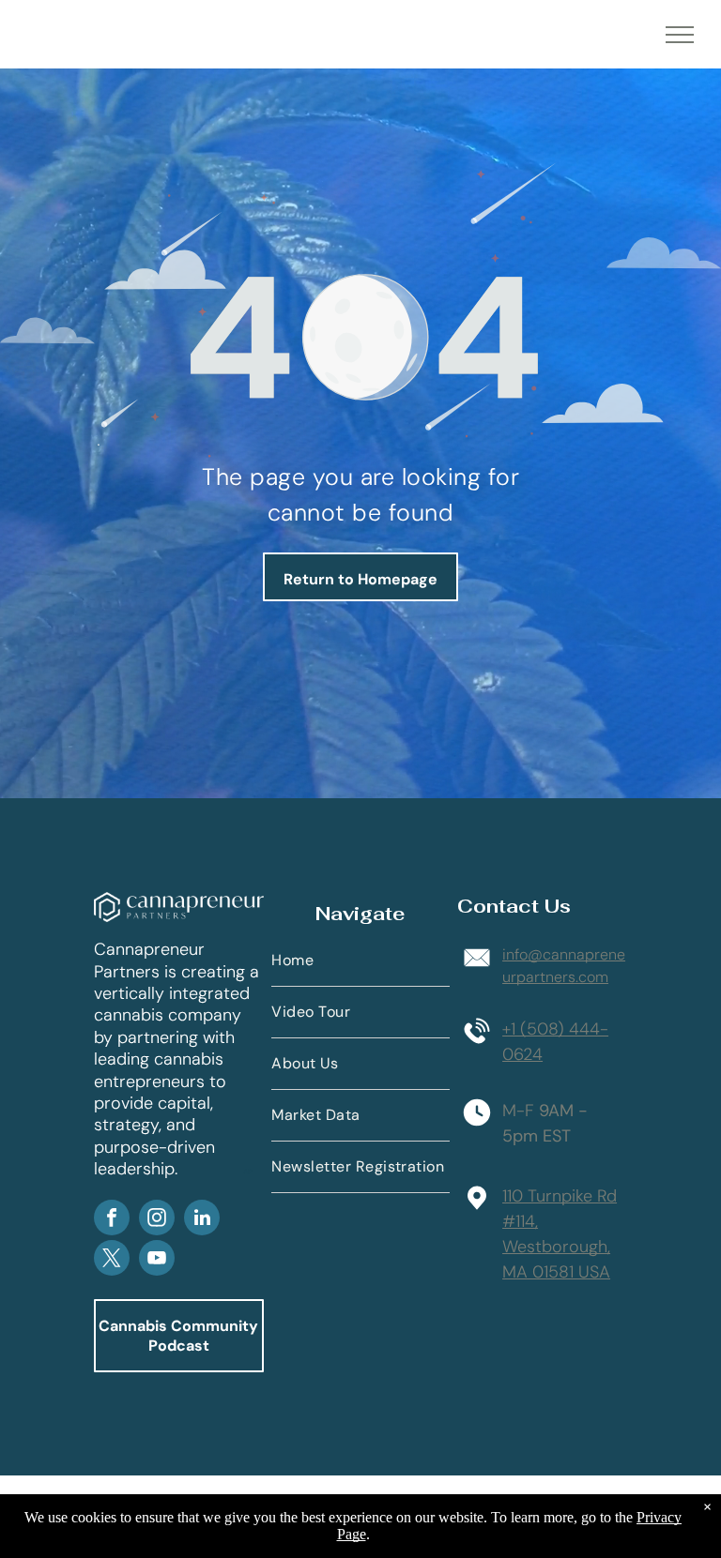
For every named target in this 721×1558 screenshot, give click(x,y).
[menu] (679, 34)
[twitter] (112, 1260)
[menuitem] (360, 961)
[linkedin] (202, 1220)
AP (248, 1171)
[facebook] (112, 1220)
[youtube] (157, 1260)
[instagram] (157, 1220)
